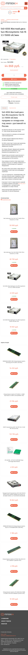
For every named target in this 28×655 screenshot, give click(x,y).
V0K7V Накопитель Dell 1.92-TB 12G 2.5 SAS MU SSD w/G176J (14, 427)
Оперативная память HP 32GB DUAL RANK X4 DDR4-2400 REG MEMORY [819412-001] (14, 592)
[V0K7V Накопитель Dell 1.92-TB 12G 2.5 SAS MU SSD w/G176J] (14, 418)
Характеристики (12, 108)
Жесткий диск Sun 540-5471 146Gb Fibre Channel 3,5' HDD (14, 219)
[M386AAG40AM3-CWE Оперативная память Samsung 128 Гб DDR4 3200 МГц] (14, 352)
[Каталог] (26, 4)
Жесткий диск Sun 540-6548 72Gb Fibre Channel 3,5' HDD (14, 253)
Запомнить (13, 59)
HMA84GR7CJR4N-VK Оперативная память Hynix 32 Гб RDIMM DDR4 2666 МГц (14, 526)
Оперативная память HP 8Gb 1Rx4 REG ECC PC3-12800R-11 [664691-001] (14, 559)
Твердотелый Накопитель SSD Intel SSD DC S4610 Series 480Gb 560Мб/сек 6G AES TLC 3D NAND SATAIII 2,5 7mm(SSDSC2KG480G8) (14, 494)
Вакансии (4, 623)
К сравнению (5, 59)
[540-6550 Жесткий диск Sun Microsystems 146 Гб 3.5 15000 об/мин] (14, 48)
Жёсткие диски (21, 183)
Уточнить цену (14, 97)
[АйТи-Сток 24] (9, 3)
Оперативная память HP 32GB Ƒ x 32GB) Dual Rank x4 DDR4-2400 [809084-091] (14, 394)
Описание (4, 108)
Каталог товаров (6, 621)
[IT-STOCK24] (7, 615)
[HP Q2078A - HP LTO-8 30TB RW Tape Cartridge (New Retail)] (14, 451)
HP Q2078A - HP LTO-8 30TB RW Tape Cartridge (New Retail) (14, 460)
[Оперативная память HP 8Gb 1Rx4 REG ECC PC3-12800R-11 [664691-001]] (14, 550)
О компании (4, 618)
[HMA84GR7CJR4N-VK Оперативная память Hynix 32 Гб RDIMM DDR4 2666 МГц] (14, 517)
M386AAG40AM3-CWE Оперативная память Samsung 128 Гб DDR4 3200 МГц (14, 361)
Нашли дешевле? (14, 70)
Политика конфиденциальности (8, 635)
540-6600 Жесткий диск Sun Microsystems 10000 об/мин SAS (14, 320)
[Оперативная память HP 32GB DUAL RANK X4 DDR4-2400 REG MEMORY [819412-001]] (14, 583)
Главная (2, 19)
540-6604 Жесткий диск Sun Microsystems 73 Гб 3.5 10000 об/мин (14, 286)
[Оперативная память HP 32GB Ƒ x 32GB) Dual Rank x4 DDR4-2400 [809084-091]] (14, 385)
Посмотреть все (6, 199)
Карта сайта (3, 634)
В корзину (15, 79)
